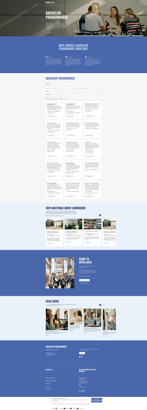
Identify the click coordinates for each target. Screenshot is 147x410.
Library (47, 386)
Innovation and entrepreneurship (52, 88)
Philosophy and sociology (80, 86)
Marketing (74, 88)
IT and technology (63, 88)
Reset (47, 90)
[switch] (64, 408)
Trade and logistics (90, 86)
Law (70, 88)
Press (80, 384)
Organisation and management (83, 88)
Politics (92, 88)
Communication (49, 86)
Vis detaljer (81, 408)
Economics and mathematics (68, 86)
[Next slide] (100, 215)
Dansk (91, 2)
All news (80, 385)
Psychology (98, 88)
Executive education (51, 380)
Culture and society (57, 86)
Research (48, 383)
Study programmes (51, 5)
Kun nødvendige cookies (96, 401)
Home (47, 5)
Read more (47, 335)
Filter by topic (48, 83)
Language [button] (47, 96)
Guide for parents (48, 355)
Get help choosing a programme (51, 354)
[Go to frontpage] (50, 2)
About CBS (48, 389)
